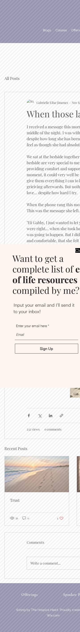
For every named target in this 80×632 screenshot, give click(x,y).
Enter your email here (31, 326)
